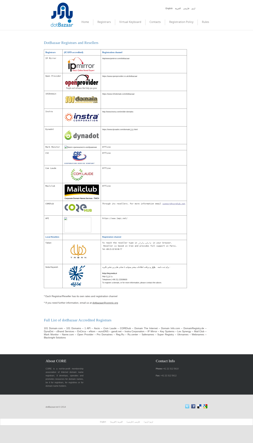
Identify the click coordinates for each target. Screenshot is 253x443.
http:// (107, 276)
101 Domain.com (53, 328)
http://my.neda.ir (109, 273)
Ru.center (133, 334)
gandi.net (116, 331)
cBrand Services (65, 331)
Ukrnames (182, 334)
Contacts (155, 22)
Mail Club (199, 331)
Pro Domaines (105, 334)
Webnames (198, 334)
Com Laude (110, 328)
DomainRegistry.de (193, 328)
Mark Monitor (51, 334)
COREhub (125, 328)
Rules (205, 22)
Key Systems (167, 331)
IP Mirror (152, 331)
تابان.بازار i (145, 243)
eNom (92, 331)
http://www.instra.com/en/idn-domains (117, 112)
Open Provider (85, 334)
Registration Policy (181, 22)
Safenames (148, 334)
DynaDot (48, 331)
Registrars (104, 22)
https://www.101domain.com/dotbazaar (118, 94)
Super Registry (165, 334)
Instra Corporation (135, 331)
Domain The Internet (146, 328)
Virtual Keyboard (130, 22)
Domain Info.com (170, 328)
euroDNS (103, 331)
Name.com (68, 334)
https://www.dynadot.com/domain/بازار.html (120, 129)
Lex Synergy (184, 331)
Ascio (97, 328)
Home (85, 22)
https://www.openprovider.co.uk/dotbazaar (119, 76)
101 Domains (73, 328)
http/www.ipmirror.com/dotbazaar (116, 58)
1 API (88, 328)
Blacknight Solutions (55, 337)
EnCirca (81, 331)
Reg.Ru (120, 334)
